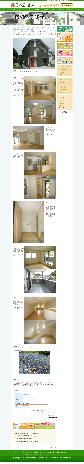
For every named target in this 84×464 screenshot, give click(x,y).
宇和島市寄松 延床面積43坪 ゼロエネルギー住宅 (23, 433)
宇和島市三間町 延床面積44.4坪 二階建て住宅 (25, 440)
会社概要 (62, 82)
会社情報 (69, 9)
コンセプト (21, 9)
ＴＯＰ (14, 9)
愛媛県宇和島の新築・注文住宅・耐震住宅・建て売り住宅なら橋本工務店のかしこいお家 (60, 0)
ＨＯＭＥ (13, 452)
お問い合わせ (61, 9)
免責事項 (62, 92)
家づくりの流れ (63, 69)
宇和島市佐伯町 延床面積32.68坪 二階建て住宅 (26, 435)
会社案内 (63, 452)
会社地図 (62, 84)
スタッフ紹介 (63, 87)
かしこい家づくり (63, 107)
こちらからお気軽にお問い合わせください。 (46, 412)
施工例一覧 (62, 103)
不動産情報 (45, 9)
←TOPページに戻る (53, 447)
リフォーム (53, 9)
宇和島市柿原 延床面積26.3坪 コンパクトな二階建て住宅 (27, 441)
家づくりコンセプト (22, 452)
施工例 (29, 9)
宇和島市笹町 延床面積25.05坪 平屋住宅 (24, 438)
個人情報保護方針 (64, 89)
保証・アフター (63, 74)
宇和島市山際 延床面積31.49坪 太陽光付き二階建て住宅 (27, 436)
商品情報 (37, 9)
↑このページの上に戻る (51, 415)
